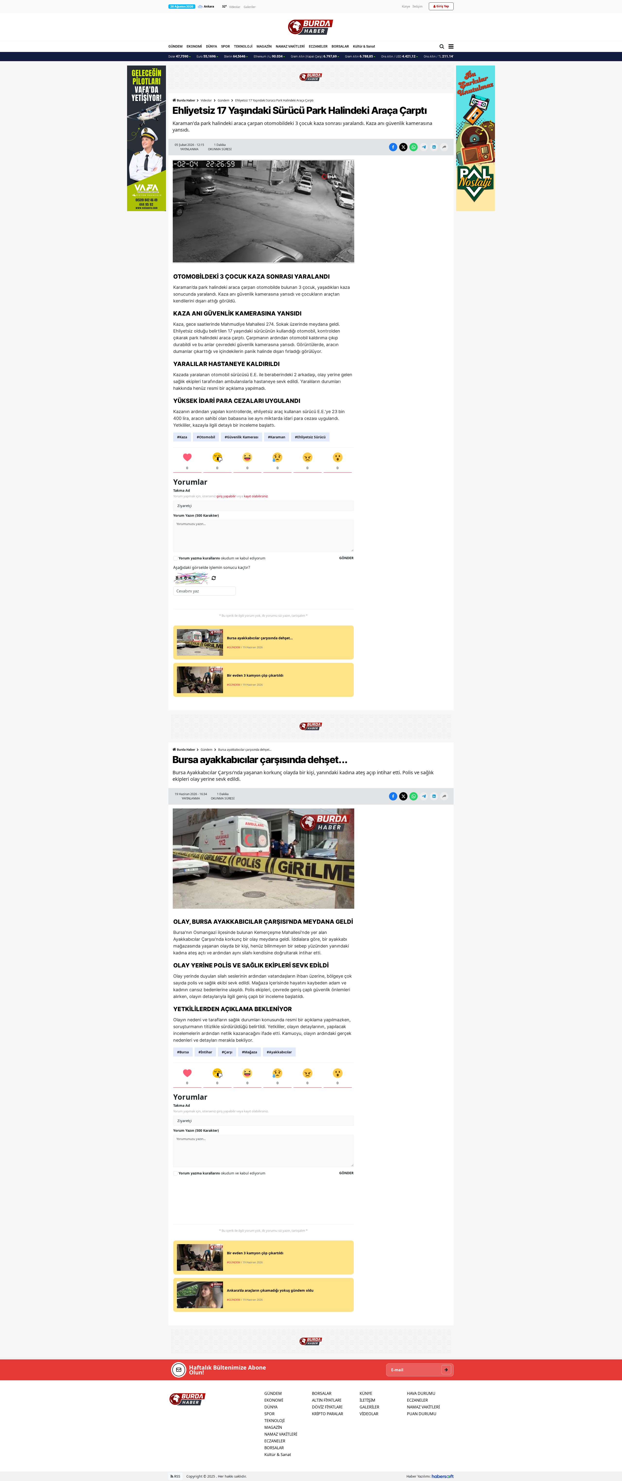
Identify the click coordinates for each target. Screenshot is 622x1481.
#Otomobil (206, 437)
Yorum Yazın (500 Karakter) (196, 515)
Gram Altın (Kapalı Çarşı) (314, 56)
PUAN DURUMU (421, 1413)
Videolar (234, 7)
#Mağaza (249, 1052)
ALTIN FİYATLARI (326, 1400)
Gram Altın (359, 56)
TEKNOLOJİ (243, 46)
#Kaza (182, 437)
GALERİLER (369, 1407)
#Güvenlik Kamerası (241, 437)
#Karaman (276, 437)
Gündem (223, 100)
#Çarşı (227, 1052)
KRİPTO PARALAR (327, 1413)
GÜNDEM (175, 46)
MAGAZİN (264, 46)
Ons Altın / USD (398, 56)
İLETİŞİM (367, 1400)
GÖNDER (346, 558)
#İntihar (205, 1052)
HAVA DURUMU (421, 1393)
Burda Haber (186, 100)
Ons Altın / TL (441, 56)
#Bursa (183, 1052)
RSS (176, 1476)
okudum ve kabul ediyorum (222, 558)
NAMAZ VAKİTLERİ (290, 46)
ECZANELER (318, 46)
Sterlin (234, 56)
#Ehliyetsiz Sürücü (310, 437)
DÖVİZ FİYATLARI (327, 1407)
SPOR (225, 46)
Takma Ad (181, 490)
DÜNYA (211, 46)
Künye (406, 6)
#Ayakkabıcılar (279, 1052)
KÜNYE (366, 1393)
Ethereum (268, 56)
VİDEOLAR (369, 1413)
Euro (206, 56)
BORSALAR (340, 46)
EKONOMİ (194, 46)
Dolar (178, 56)
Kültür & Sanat (364, 46)
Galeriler (250, 7)
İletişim (418, 6)
